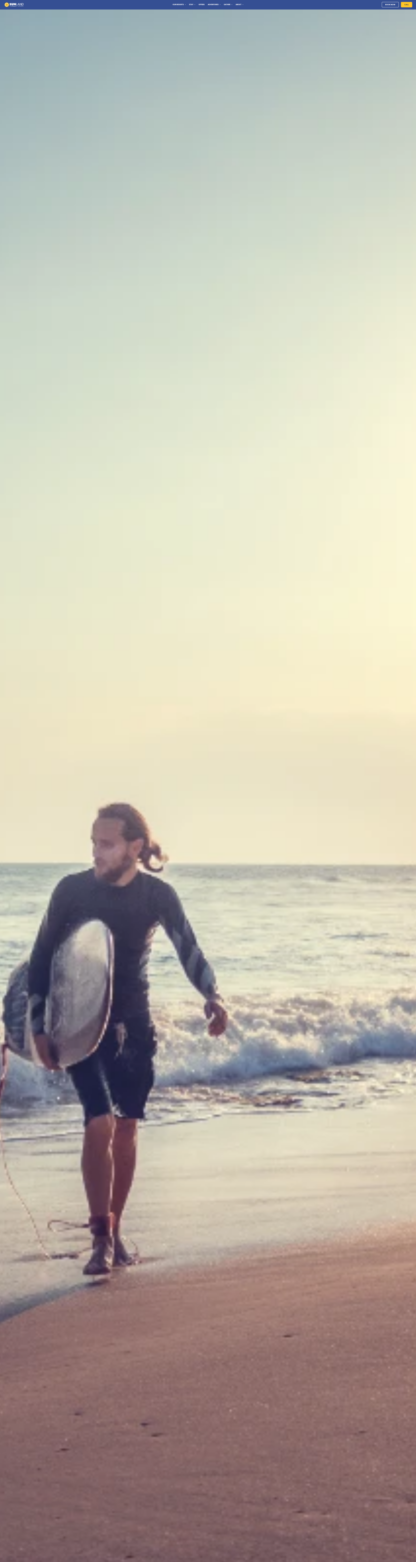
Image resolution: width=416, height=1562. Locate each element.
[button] (185, 4)
